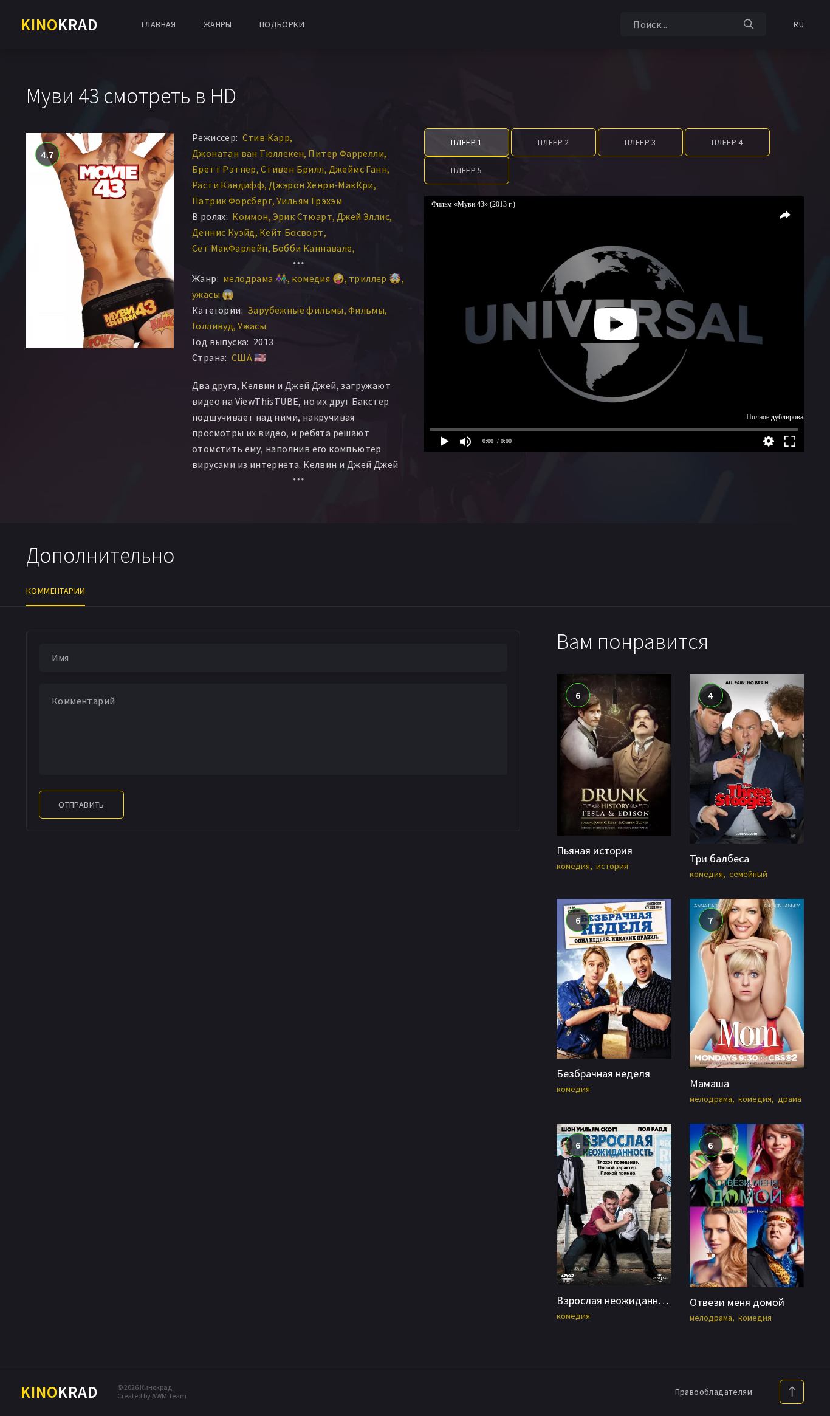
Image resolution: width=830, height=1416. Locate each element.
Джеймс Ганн (358, 169)
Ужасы (252, 326)
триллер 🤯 (375, 278)
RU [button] (799, 24)
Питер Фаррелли (346, 153)
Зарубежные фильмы (295, 310)
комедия (573, 866)
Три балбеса (719, 858)
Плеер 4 (727, 142)
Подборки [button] (281, 24)
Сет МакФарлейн (230, 248)
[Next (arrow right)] (808, 708)
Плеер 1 (466, 142)
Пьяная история (595, 851)
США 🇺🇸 (249, 357)
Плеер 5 (466, 170)
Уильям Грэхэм (309, 200)
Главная (159, 24)
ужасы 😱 (213, 294)
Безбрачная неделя (603, 1074)
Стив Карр (266, 137)
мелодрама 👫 (255, 278)
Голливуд (212, 326)
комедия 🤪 (318, 278)
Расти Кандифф (228, 185)
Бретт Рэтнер (224, 169)
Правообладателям (713, 1391)
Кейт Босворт (291, 232)
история (612, 866)
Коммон (250, 216)
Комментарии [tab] (55, 590)
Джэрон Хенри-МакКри (321, 185)
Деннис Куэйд (223, 232)
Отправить (81, 804)
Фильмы (366, 310)
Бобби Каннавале (312, 248)
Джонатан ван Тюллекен (248, 153)
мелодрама (711, 1098)
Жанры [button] (218, 24)
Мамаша (709, 1083)
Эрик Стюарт (302, 216)
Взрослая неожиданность (618, 1300)
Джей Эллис (363, 216)
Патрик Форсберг (232, 200)
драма (789, 1098)
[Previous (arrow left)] (21, 708)
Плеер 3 (640, 142)
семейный (748, 873)
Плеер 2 (553, 142)
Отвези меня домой (737, 1302)
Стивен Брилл (292, 169)
